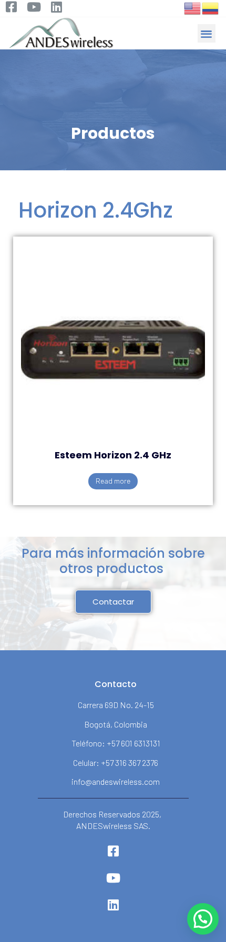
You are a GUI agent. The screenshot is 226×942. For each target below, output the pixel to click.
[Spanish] (211, 8)
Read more (113, 480)
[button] (207, 33)
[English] (193, 8)
